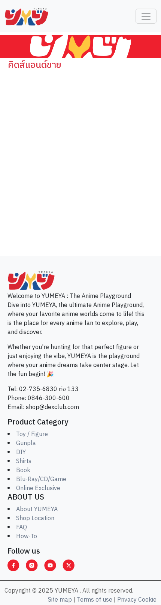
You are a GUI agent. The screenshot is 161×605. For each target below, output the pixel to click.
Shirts (23, 461)
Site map (60, 600)
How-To (26, 536)
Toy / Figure (32, 434)
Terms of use (94, 600)
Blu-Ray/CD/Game (41, 479)
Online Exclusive (38, 488)
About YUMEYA (37, 509)
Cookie (147, 600)
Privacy (127, 600)
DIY (21, 452)
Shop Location (35, 518)
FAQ (21, 527)
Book (23, 470)
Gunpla (26, 443)
